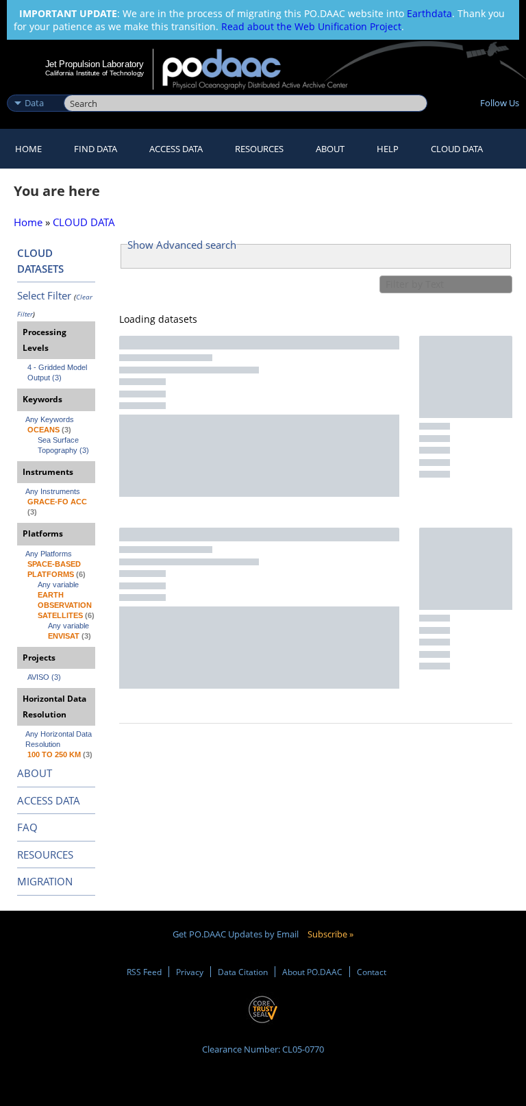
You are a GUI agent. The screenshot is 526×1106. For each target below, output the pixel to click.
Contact (371, 971)
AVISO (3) (44, 677)
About (330, 149)
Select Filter (44, 295)
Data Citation (243, 971)
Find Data (95, 149)
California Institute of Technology (94, 73)
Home (28, 149)
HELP (388, 149)
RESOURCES (259, 149)
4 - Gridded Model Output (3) (58, 372)
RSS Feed (144, 971)
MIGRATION (45, 881)
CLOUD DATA (457, 149)
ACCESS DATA (48, 800)
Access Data (176, 149)
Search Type (34, 88)
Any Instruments (52, 491)
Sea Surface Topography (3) (63, 445)
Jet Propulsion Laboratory (94, 64)
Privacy (189, 971)
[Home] (264, 69)
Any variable (58, 584)
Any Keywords (49, 419)
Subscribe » (330, 934)
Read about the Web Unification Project (311, 26)
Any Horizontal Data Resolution (59, 739)
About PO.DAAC (312, 971)
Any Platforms (48, 554)
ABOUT (34, 773)
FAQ (27, 827)
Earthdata (429, 13)
